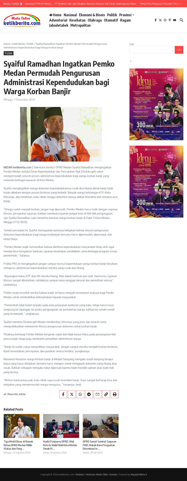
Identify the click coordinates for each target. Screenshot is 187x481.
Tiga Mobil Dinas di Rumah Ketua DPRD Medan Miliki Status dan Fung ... (18, 445)
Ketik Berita (18, 43)
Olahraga (95, 20)
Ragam (125, 20)
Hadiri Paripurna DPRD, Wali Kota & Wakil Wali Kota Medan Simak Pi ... (60, 445)
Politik (112, 15)
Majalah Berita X (139, 474)
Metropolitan (80, 25)
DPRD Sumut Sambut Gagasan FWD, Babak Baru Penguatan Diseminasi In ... (99, 445)
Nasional (70, 15)
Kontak (113, 474)
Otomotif (111, 20)
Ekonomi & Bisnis (92, 15)
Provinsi (125, 15)
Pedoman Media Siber (97, 474)
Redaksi (80, 474)
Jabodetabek (58, 25)
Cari (131, 44)
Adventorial (58, 20)
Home (7, 43)
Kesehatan (77, 20)
